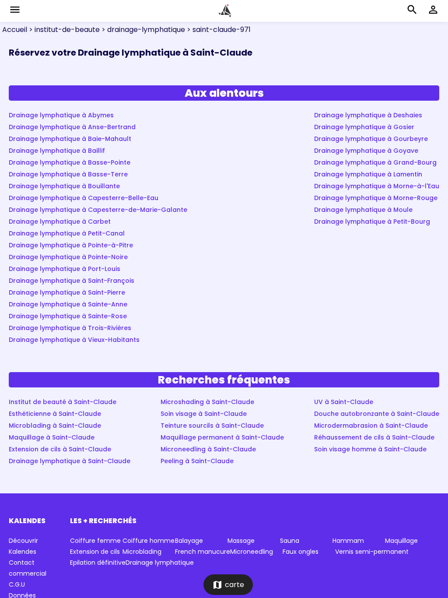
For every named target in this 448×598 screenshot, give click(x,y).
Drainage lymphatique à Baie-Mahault (70, 138)
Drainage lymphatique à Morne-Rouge (376, 197)
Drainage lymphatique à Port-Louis (64, 268)
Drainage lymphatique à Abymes (61, 115)
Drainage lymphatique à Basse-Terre (68, 174)
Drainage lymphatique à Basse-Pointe (69, 162)
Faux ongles (300, 551)
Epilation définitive (98, 562)
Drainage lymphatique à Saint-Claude (69, 461)
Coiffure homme (148, 540)
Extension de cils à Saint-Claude (60, 449)
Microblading (141, 551)
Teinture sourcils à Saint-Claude (212, 425)
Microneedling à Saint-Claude (208, 449)
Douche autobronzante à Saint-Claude (376, 413)
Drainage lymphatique (160, 562)
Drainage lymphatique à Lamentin (368, 174)
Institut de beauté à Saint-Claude (62, 401)
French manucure (202, 551)
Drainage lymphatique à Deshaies (368, 115)
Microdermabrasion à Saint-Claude (371, 425)
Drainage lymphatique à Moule (363, 209)
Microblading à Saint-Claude (55, 425)
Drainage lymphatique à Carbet (60, 221)
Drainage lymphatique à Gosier (364, 127)
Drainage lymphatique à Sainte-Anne (68, 304)
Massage (241, 540)
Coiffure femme (95, 540)
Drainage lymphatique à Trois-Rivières (70, 328)
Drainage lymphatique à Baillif (57, 150)
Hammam (348, 540)
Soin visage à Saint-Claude (204, 413)
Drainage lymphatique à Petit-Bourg (372, 221)
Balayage (189, 540)
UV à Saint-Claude (343, 401)
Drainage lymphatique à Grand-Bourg (375, 162)
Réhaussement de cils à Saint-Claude (374, 437)
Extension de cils (95, 551)
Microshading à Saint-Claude (207, 401)
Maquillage (401, 540)
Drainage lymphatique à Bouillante (64, 186)
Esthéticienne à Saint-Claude (55, 413)
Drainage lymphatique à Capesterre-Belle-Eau (83, 197)
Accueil (14, 30)
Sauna (289, 540)
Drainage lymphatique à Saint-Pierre (67, 292)
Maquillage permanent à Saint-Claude (222, 437)
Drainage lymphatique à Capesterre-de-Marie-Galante (98, 209)
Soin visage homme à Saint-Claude (370, 449)
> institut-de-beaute (63, 30)
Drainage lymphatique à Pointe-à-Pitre (71, 245)
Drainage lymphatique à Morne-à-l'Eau (376, 186)
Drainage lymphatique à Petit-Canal (67, 233)
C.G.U (17, 584)
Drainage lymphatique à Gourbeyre (371, 138)
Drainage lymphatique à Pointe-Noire (68, 257)
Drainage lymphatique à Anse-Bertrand (72, 127)
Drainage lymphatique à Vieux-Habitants (74, 339)
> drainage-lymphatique (142, 30)
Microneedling (251, 551)
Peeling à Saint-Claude (197, 461)
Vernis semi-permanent (372, 551)
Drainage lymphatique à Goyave (366, 150)
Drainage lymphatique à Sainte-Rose (68, 316)
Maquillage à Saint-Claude (51, 437)
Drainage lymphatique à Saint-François (71, 280)
